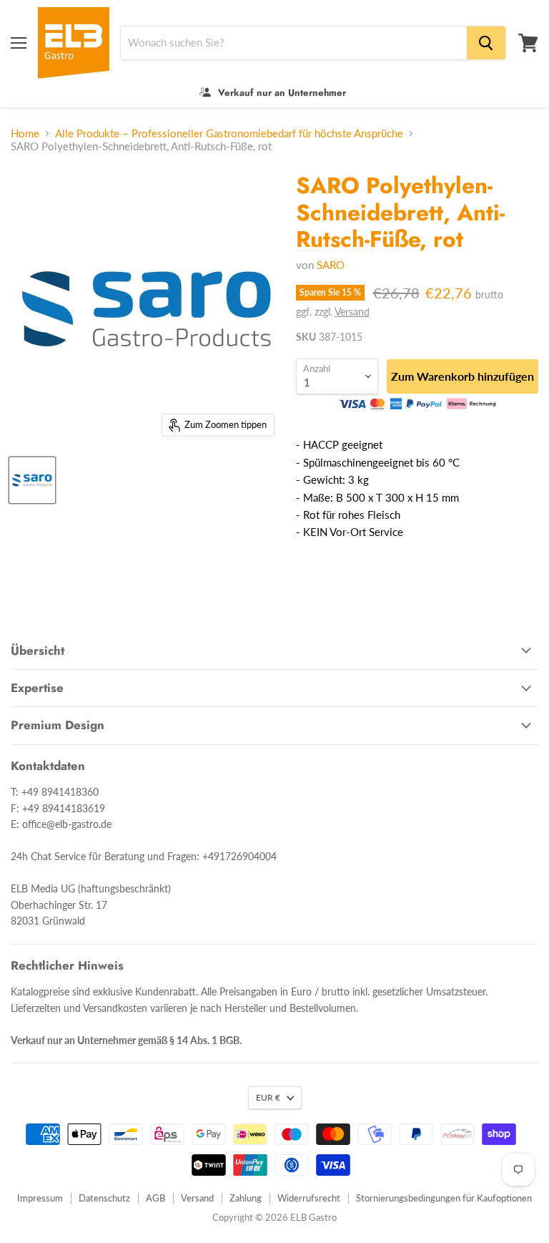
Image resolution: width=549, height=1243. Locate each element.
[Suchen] (486, 42)
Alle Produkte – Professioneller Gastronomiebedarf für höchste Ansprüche (229, 133)
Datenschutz (104, 1198)
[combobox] (294, 42)
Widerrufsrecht (308, 1198)
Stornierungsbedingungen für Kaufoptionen (444, 1198)
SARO (331, 264)
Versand (352, 312)
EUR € (268, 1097)
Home (25, 133)
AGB (155, 1198)
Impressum (40, 1198)
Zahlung (245, 1198)
